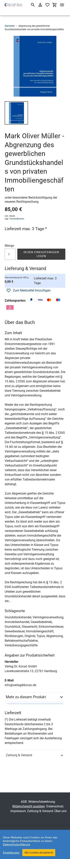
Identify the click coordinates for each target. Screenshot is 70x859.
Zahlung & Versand (19, 755)
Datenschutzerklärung (16, 844)
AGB (24, 802)
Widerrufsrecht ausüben (28, 806)
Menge (9, 245)
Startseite (10, 26)
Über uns (60, 811)
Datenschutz (55, 806)
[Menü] (62, 5)
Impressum (18, 811)
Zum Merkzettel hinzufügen (32, 290)
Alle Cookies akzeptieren (38, 852)
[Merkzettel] (47, 5)
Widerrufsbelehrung (41, 802)
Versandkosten (17, 218)
